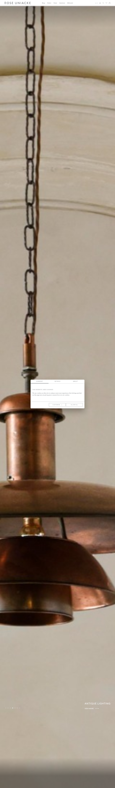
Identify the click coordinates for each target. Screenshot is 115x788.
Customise (56, 404)
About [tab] (75, 381)
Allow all (74, 404)
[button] (97, 3)
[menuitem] (43, 4)
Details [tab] (57, 381)
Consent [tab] (39, 381)
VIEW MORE (96, 709)
